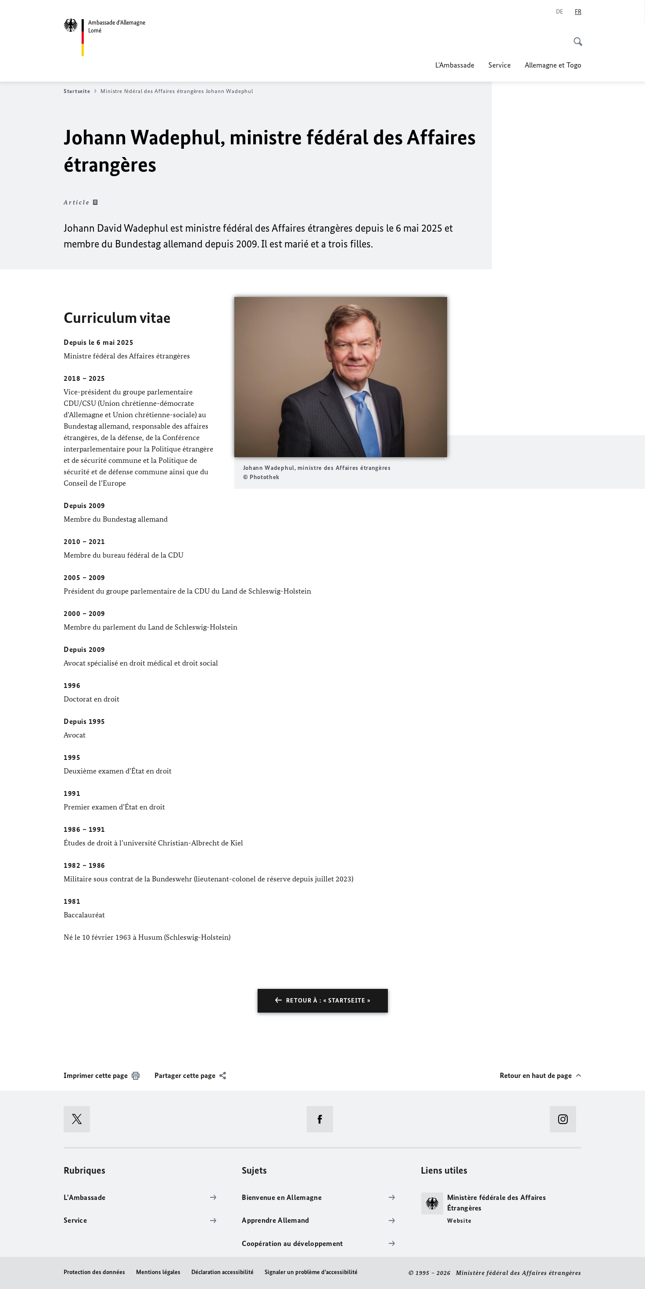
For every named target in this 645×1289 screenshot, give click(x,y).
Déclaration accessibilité (222, 1272)
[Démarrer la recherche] (575, 37)
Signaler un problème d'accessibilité (311, 1272)
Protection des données (94, 1272)
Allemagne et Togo (553, 65)
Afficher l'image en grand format (340, 377)
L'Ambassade (454, 65)
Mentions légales (158, 1272)
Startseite (77, 91)
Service (499, 65)
